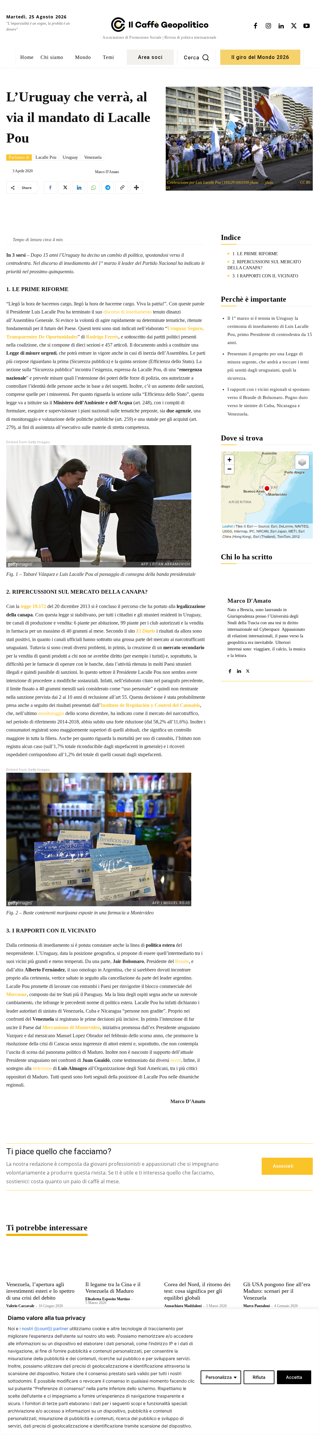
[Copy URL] (122, 187)
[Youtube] (306, 26)
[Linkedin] (281, 26)
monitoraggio (51, 713)
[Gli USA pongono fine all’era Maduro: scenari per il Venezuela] (278, 1261)
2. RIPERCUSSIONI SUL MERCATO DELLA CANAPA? (264, 265)
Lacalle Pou (46, 157)
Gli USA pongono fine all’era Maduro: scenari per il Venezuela (276, 1291)
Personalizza (219, 1377)
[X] (294, 26)
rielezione (42, 1068)
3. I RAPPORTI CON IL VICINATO (265, 276)
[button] (196, 57)
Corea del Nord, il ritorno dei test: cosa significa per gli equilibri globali (197, 1291)
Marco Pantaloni (256, 1306)
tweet (175, 1060)
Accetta (294, 1377)
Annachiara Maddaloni (183, 1306)
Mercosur (16, 994)
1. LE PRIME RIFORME (255, 253)
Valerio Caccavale (20, 1306)
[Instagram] (268, 26)
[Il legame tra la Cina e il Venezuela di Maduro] (120, 1261)
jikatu (269, 182)
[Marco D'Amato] (90, 172)
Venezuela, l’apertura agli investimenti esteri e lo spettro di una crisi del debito (40, 1291)
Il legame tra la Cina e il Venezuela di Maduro (112, 1287)
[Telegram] (107, 187)
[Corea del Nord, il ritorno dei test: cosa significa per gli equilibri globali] (199, 1261)
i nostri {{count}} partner (44, 1328)
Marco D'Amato (107, 172)
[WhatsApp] (93, 187)
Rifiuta (259, 1377)
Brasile (182, 961)
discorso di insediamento (127, 311)
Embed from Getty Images (28, 442)
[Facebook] (255, 26)
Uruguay (70, 157)
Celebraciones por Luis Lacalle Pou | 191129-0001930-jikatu (212, 182)
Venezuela (93, 157)
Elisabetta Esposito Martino (107, 1299)
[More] (136, 187)
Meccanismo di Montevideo (71, 1027)
